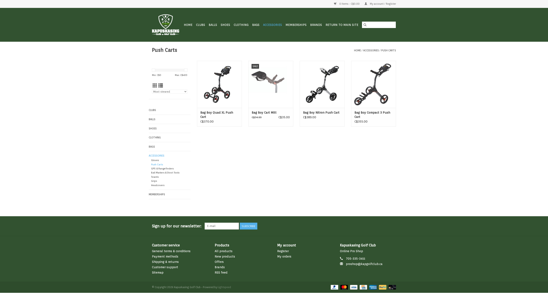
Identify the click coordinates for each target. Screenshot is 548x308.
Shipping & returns (165, 262)
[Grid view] (155, 85)
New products (225, 256)
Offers (219, 262)
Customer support (165, 267)
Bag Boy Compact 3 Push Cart (372, 114)
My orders (284, 256)
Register (283, 251)
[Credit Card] (363, 287)
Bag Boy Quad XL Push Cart (216, 114)
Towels (155, 177)
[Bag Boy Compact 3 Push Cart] (373, 84)
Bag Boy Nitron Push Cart (321, 112)
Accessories (272, 25)
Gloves (155, 160)
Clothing (241, 25)
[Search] (365, 24)
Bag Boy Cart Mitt (264, 112)
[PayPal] (334, 287)
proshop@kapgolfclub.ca (364, 264)
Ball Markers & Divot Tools (165, 172)
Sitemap (158, 272)
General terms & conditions (171, 251)
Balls (213, 25)
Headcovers (157, 185)
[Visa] (353, 287)
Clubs (200, 25)
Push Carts (388, 50)
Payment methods (165, 256)
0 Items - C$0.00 (349, 3)
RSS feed (221, 272)
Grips (154, 181)
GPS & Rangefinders (162, 168)
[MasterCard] (343, 287)
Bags (255, 25)
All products (223, 251)
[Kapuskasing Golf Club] (166, 24)
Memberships (296, 25)
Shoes (225, 25)
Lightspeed (224, 287)
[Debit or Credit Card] (391, 287)
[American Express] (372, 287)
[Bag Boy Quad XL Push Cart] (219, 84)
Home (188, 25)
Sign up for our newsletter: (176, 226)
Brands (316, 25)
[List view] (160, 85)
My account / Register (382, 3)
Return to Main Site (342, 25)
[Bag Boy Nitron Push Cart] (322, 84)
